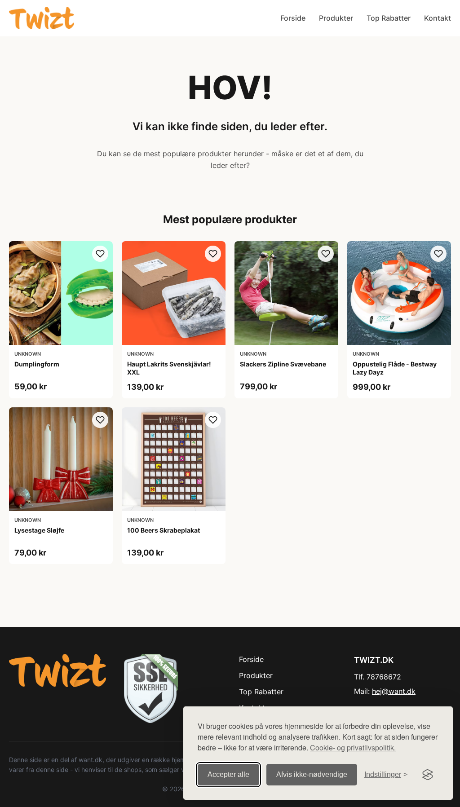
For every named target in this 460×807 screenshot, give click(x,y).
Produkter (336, 17)
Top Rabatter (389, 17)
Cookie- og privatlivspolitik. (353, 747)
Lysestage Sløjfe (39, 530)
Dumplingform (36, 364)
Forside (292, 17)
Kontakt (437, 17)
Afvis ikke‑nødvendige (311, 774)
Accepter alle (228, 774)
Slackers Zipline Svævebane (283, 364)
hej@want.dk (394, 691)
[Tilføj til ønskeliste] (100, 254)
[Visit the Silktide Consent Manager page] (427, 774)
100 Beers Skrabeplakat (163, 530)
